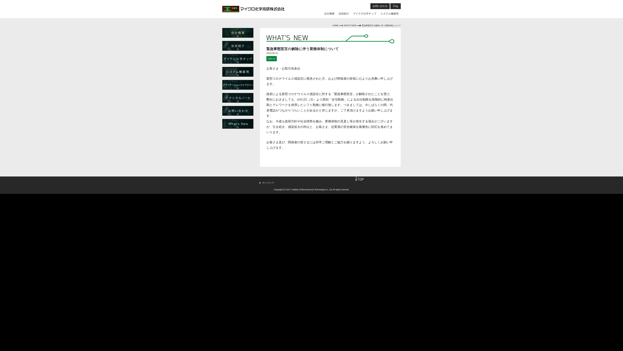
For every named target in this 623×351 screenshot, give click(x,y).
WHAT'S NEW (350, 25)
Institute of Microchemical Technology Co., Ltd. (312, 189)
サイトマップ (268, 183)
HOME (335, 25)
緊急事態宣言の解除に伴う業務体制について (381, 25)
